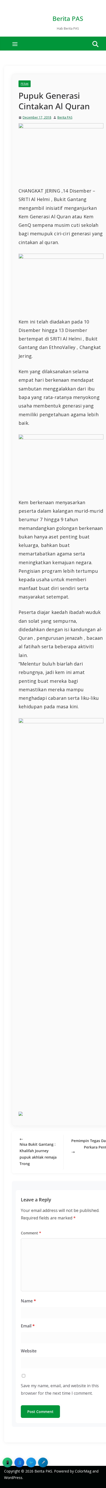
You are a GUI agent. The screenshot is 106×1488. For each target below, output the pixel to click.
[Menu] (15, 44)
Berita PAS (67, 18)
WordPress (13, 1477)
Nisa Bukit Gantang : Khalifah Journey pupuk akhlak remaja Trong (38, 1154)
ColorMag (83, 1471)
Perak (25, 84)
